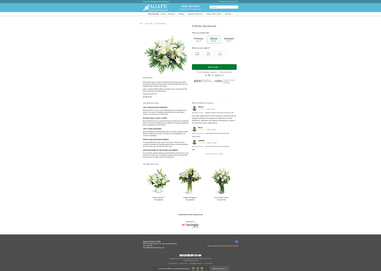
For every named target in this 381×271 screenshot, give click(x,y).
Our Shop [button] (228, 14)
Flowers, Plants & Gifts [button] (213, 14)
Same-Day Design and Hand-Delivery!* (156, 1)
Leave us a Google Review (228, 246)
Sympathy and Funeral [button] (195, 14)
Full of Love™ (209, 146)
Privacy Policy (183, 263)
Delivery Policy (209, 263)
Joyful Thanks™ (209, 133)
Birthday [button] (181, 14)
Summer (163, 14)
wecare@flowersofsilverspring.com (154, 248)
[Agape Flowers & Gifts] (157, 7)
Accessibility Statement (196, 263)
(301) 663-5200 (148, 246)
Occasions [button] (171, 14)
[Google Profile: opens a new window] (236, 241)
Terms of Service (172, 263)
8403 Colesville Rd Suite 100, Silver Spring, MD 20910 (160, 244)
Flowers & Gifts (149, 23)
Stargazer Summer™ (211, 113)
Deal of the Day (153, 14)
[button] (376, 262)
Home (141, 23)
